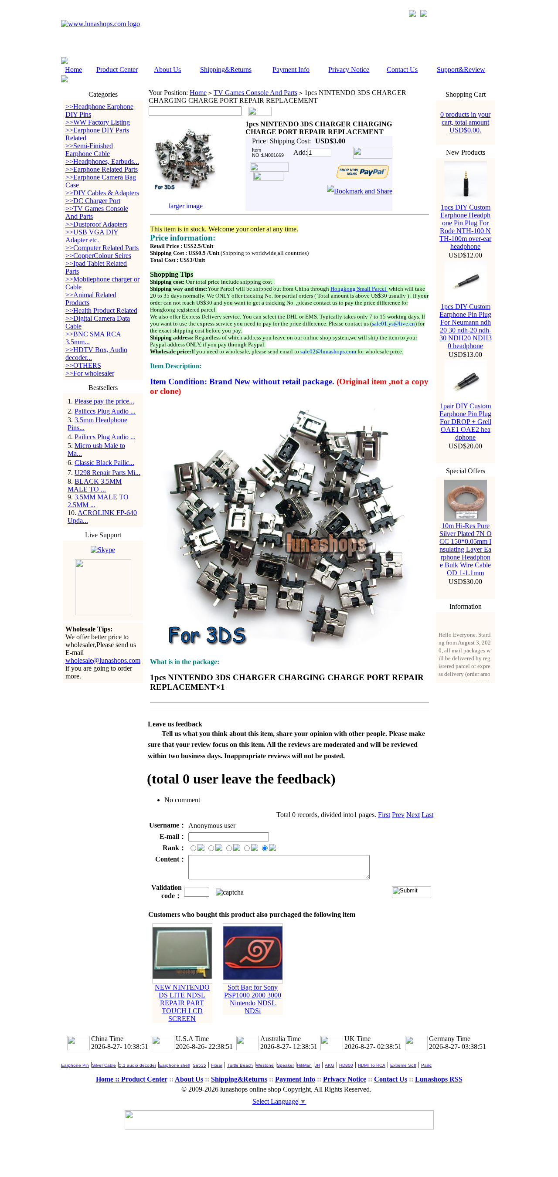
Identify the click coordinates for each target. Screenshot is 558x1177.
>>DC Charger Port (92, 200)
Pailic (426, 1065)
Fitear (216, 1065)
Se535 (199, 1065)
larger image (186, 206)
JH (317, 1065)
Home (73, 69)
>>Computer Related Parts (102, 247)
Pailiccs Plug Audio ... (105, 411)
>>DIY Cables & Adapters (102, 193)
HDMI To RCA (371, 1065)
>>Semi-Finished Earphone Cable (89, 149)
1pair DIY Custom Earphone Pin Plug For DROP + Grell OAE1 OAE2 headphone (465, 421)
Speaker (285, 1065)
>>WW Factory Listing (97, 122)
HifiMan (304, 1065)
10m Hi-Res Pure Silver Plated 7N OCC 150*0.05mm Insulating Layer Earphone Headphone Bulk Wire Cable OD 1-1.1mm (465, 549)
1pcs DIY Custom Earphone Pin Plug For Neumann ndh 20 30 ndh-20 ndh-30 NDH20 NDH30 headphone (465, 326)
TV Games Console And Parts (255, 92)
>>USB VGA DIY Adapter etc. (92, 236)
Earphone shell (174, 1065)
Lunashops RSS (439, 1079)
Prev (398, 814)
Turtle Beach (240, 1065)
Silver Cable (104, 1065)
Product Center (117, 69)
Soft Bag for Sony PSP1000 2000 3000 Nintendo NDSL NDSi (252, 999)
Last (427, 814)
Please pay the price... (104, 401)
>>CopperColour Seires (98, 255)
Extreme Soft (403, 1065)
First (384, 814)
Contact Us (402, 69)
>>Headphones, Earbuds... (102, 161)
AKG (329, 1065)
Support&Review (461, 69)
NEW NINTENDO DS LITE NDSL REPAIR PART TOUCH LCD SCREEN (182, 1003)
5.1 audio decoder (137, 1065)
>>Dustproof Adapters (96, 224)
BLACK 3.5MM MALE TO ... (95, 485)
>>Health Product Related (101, 310)
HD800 (346, 1065)
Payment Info (291, 69)
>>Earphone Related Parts (101, 169)
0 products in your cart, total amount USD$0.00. (465, 122)
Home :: (108, 1079)
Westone (265, 1065)
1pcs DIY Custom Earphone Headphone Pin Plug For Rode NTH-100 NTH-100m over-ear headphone (465, 227)
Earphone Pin (75, 1065)
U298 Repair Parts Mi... (107, 472)
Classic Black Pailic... (104, 462)
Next (413, 814)
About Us (167, 69)
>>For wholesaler (89, 373)
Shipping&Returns (226, 69)
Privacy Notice (348, 69)
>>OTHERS (83, 365)
